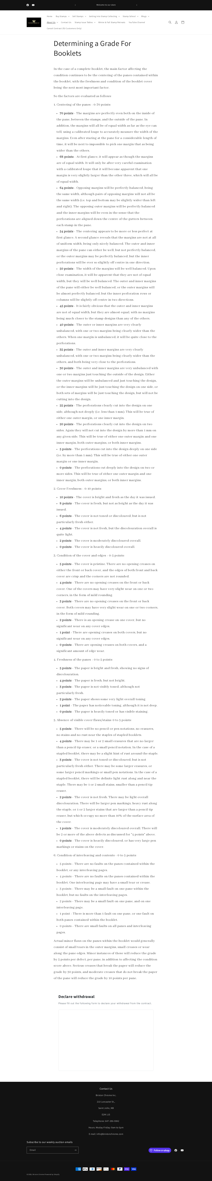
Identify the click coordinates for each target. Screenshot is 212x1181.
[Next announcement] (137, 5)
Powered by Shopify (52, 1174)
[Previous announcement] (75, 5)
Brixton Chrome (38, 1174)
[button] (62, 16)
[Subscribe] (75, 1150)
